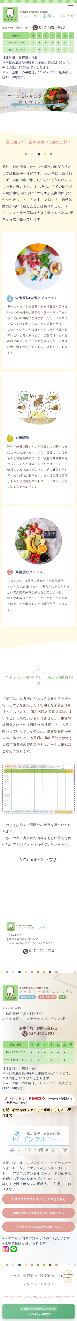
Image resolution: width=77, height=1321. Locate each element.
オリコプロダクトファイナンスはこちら (38, 1199)
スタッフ (30, 1284)
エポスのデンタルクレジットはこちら (38, 1212)
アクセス (47, 1284)
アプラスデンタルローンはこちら (38, 1226)
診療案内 (47, 1275)
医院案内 (30, 1275)
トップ (14, 1275)
